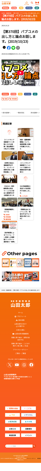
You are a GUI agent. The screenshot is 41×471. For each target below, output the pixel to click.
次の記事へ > (35, 112)
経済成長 (13, 421)
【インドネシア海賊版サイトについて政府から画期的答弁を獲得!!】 (25, 167)
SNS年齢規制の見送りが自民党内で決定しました (25, 189)
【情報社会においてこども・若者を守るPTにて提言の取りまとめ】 (25, 214)
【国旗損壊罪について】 (9, 210)
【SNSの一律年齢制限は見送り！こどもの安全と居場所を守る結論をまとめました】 (9, 192)
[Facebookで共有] (9, 48)
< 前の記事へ (6, 112)
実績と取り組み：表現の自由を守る (20, 338)
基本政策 (21, 320)
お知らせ (12, 429)
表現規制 (14, 99)
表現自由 (5, 8)
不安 (21, 8)
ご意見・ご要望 (20, 353)
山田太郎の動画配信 (22, 334)
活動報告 (28, 429)
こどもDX (24, 196)
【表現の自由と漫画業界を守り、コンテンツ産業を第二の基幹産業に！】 (9, 167)
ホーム (20, 312)
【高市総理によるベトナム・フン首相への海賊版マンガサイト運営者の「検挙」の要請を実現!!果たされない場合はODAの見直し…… (9, 241)
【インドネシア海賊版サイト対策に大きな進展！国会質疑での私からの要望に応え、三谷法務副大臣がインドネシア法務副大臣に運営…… (9, 148)
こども (14, 8)
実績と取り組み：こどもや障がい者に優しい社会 (20, 344)
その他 (29, 421)
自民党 (8, 215)
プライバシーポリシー (20, 349)
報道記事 (12, 435)
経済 (36, 8)
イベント (28, 435)
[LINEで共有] (13, 48)
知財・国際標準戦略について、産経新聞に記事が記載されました (25, 144)
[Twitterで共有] (4, 48)
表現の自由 (13, 408)
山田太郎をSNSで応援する (20, 325)
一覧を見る (20, 112)
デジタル (29, 8)
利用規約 (39, 458)
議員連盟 (8, 219)
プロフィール (21, 316)
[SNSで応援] (27, 1)
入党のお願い (20, 330)
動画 (6, 99)
